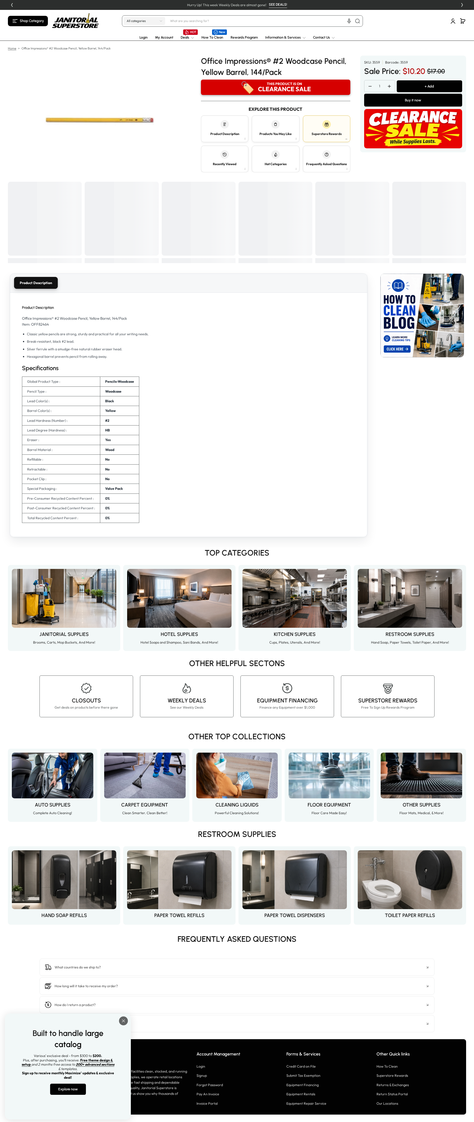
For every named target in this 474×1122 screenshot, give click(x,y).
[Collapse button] (237, 967)
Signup (202, 1075)
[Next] (462, 5)
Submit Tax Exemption (303, 1075)
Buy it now (413, 100)
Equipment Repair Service (306, 1103)
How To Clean (387, 1066)
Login (201, 1066)
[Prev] (12, 5)
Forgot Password (210, 1085)
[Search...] (357, 21)
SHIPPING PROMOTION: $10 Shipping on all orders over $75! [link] (217, 5)
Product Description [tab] (36, 283)
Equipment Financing (302, 1085)
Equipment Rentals (300, 1094)
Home (12, 48)
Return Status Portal (392, 1094)
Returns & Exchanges (392, 1085)
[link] (187, 37)
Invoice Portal (207, 1103)
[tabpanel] (188, 415)
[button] (28, 21)
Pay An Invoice (208, 1094)
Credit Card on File (301, 1066)
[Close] (123, 1020)
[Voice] (349, 21)
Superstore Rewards (392, 1075)
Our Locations (387, 1103)
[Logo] (75, 21)
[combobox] (265, 21)
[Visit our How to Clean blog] (422, 315)
